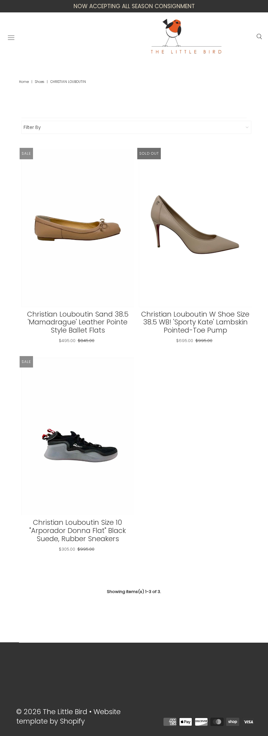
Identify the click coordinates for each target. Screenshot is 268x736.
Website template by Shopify (68, 716)
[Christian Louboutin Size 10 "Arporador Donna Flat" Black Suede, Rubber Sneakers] (77, 436)
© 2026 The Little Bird (52, 711)
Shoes (39, 81)
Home (24, 81)
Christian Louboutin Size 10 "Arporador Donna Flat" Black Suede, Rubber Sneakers (77, 530)
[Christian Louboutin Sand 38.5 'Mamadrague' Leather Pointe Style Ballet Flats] (77, 228)
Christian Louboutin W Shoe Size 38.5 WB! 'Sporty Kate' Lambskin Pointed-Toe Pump (195, 322)
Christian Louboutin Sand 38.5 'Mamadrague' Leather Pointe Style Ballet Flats (77, 322)
